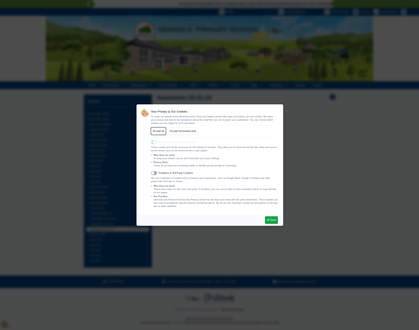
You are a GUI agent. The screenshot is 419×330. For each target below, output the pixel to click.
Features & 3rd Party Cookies (176, 173)
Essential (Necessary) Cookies (177, 142)
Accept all (158, 131)
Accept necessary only (183, 131)
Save (272, 220)
